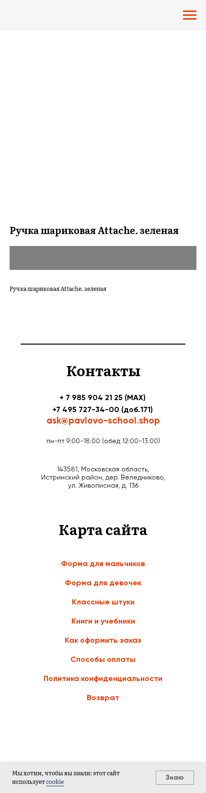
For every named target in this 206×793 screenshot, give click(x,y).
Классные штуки (103, 601)
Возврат (103, 697)
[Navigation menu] (189, 15)
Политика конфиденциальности (103, 678)
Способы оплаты (103, 659)
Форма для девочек (103, 582)
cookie (55, 781)
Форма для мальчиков (103, 563)
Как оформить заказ (103, 640)
